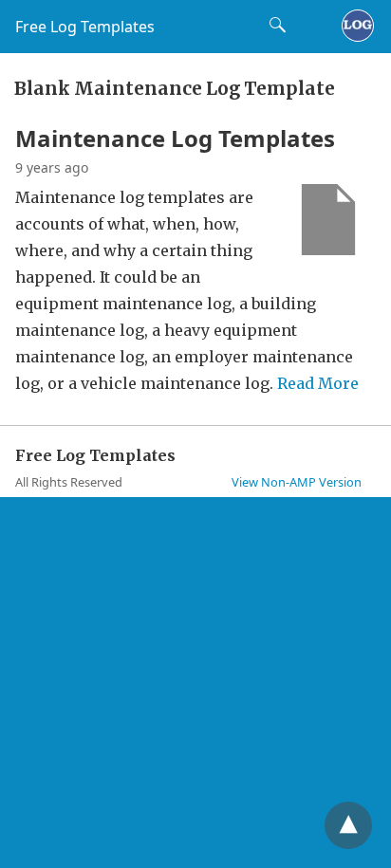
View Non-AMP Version (297, 481)
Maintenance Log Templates (175, 138)
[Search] (273, 24)
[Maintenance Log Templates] (328, 249)
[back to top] (348, 825)
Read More (318, 383)
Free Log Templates (85, 26)
